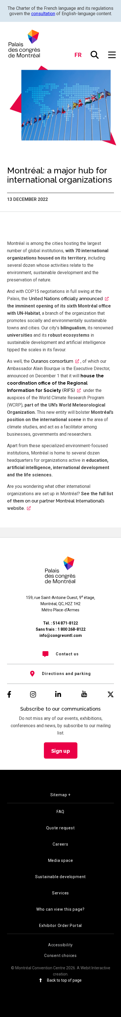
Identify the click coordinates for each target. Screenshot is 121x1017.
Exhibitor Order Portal (60, 925)
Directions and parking (66, 673)
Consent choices (60, 955)
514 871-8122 (65, 623)
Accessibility (60, 945)
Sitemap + (60, 795)
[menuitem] (60, 654)
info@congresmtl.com (60, 635)
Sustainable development (60, 876)
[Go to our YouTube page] (84, 694)
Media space (60, 860)
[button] (95, 55)
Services (60, 893)
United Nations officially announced (66, 298)
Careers (60, 844)
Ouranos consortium (51, 361)
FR (78, 55)
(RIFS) (55, 383)
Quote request (60, 828)
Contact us (67, 654)
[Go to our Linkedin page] (58, 694)
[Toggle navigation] (112, 55)
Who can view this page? (60, 909)
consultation (43, 13)
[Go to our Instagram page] (33, 694)
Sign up (60, 751)
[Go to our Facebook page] (9, 694)
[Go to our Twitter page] (110, 694)
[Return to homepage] (24, 43)
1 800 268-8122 (71, 629)
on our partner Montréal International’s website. (55, 504)
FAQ (60, 811)
